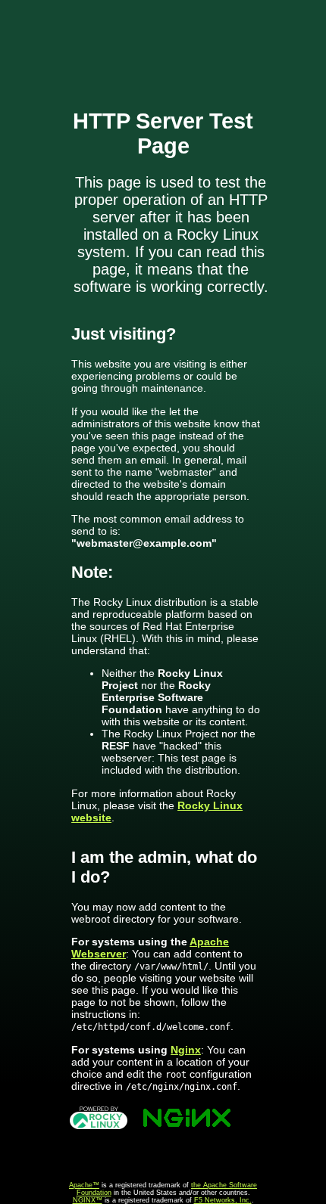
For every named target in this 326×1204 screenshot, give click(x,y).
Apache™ (84, 1185)
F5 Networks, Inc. (223, 1200)
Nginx (186, 1050)
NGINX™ (87, 1200)
